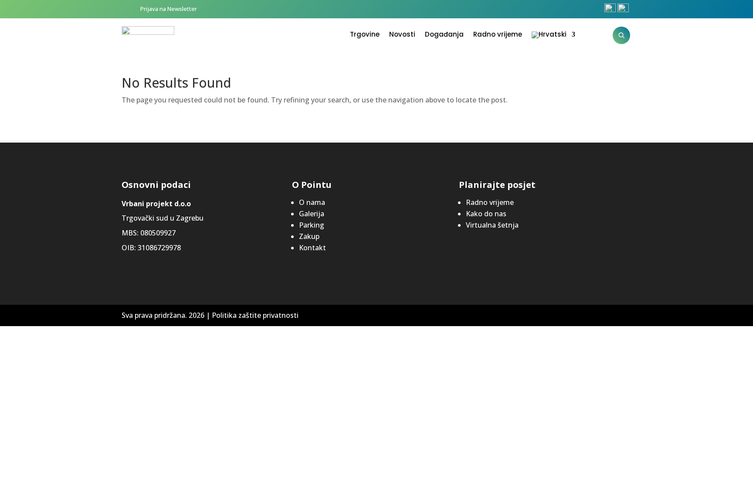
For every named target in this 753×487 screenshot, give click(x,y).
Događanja (444, 35)
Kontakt (312, 247)
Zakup (309, 236)
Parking (311, 225)
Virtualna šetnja (492, 225)
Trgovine (365, 35)
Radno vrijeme (497, 35)
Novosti (402, 35)
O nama (312, 202)
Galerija (311, 213)
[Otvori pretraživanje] (621, 35)
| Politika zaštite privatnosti (252, 315)
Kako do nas (486, 213)
